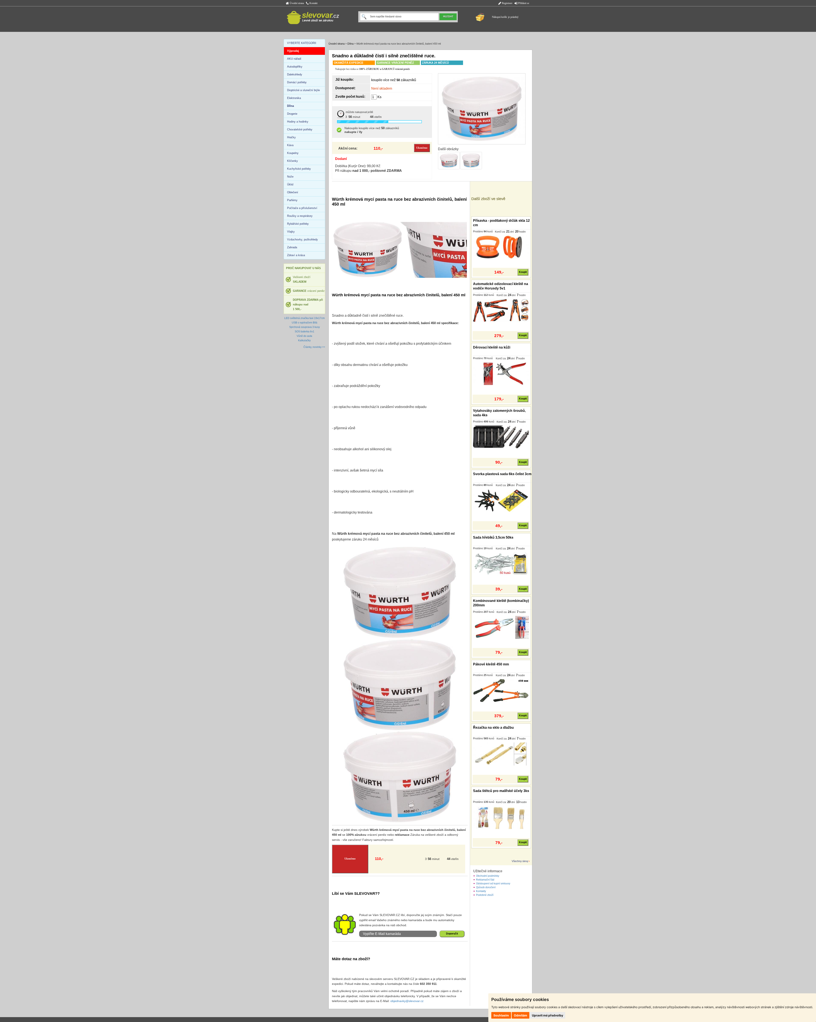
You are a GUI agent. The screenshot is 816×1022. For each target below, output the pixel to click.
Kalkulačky (304, 340)
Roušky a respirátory (300, 215)
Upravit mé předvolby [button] (547, 1015)
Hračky (291, 137)
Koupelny (293, 153)
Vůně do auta (304, 336)
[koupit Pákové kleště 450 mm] (501, 690)
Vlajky (291, 231)
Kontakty (481, 891)
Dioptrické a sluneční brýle (303, 90)
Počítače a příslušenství (302, 208)
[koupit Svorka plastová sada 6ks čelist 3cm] (501, 500)
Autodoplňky (294, 66)
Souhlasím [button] (501, 1015)
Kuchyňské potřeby (299, 168)
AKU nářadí (294, 58)
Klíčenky (292, 160)
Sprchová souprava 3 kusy (304, 327)
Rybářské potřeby (298, 223)
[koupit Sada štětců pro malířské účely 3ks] (501, 817)
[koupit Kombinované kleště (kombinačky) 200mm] (501, 627)
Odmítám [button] (520, 1015)
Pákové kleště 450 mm (491, 664)
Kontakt (313, 3)
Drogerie (292, 113)
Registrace (506, 3)
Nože (290, 176)
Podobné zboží (484, 895)
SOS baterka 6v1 (304, 331)
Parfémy (292, 200)
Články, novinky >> (314, 347)
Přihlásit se (523, 3)
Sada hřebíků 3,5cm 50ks (493, 537)
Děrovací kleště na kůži (491, 347)
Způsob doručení (486, 887)
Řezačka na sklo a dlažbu (493, 727)
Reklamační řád (485, 879)
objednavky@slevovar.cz (407, 1001)
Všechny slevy (520, 861)
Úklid (290, 184)
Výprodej (293, 50)
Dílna (350, 43)
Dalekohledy (294, 74)
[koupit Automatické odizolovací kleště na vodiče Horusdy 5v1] (501, 310)
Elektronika (294, 98)
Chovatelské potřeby (299, 129)
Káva (290, 145)
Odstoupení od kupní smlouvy (493, 883)
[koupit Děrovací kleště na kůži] (501, 373)
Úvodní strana (296, 3)
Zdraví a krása (296, 255)
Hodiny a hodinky (297, 121)
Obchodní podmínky (487, 875)
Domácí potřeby (297, 82)
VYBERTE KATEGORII (301, 43)
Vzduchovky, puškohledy (302, 239)
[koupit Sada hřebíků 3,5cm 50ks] (501, 563)
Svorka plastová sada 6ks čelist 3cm (502, 474)
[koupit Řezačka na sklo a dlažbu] (501, 753)
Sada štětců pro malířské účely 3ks (501, 791)
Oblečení (292, 192)
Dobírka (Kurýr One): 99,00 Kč (357, 166)
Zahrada (292, 247)
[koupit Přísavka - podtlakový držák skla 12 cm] (501, 246)
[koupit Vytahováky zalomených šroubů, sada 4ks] (501, 437)
